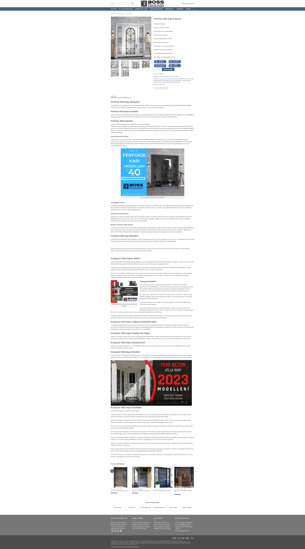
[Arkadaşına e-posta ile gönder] (161, 88)
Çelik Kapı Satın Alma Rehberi (131, 541)
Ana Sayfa (114, 9)
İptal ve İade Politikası (131, 544)
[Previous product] (192, 14)
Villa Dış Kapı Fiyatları (163, 541)
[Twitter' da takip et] (115, 531)
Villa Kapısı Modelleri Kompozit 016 (141, 490)
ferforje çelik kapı (162, 78)
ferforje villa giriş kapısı (163, 80)
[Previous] (111, 483)
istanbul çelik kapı (167, 82)
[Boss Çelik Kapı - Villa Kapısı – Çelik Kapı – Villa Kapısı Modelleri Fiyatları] (152, 4)
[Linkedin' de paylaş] (166, 88)
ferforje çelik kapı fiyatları (172, 78)
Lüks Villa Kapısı (158, 526)
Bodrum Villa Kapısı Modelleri (120, 543)
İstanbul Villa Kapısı (141, 9)
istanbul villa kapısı (176, 82)
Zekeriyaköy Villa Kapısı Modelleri (151, 542)
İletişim (188, 9)
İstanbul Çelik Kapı (137, 526)
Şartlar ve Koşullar (117, 544)
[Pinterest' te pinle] (163, 88)
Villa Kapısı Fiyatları (165, 528)
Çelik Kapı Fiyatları (116, 541)
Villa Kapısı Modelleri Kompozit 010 (120, 490)
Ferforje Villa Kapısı (129, 13)
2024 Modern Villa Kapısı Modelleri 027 (183, 491)
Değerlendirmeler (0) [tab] (123, 97)
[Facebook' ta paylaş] (155, 88)
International (169, 9)
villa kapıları (118, 114)
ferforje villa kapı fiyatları (175, 80)
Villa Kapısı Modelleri (125, 9)
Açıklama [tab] (113, 97)
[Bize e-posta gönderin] (118, 531)
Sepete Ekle (168, 69)
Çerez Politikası (186, 543)
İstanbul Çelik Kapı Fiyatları (132, 542)
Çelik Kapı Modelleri (156, 9)
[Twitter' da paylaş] (158, 88)
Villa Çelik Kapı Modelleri (148, 541)
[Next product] (189, 14)
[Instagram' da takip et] (112, 531)
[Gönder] (132, 3)
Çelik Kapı (136, 546)
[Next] (194, 483)
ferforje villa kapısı (158, 82)
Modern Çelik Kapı (141, 528)
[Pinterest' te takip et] (121, 531)
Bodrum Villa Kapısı (163, 543)
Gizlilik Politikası (175, 543)
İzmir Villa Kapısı (167, 542)
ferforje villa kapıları (186, 80)
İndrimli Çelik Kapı (143, 524)
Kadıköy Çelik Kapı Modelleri (181, 542)
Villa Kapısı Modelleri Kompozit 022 (162, 490)
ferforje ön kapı (182, 78)
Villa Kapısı (157, 522)
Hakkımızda (179, 9)
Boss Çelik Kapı (161, 84)
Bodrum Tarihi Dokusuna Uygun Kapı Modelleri (143, 543)
